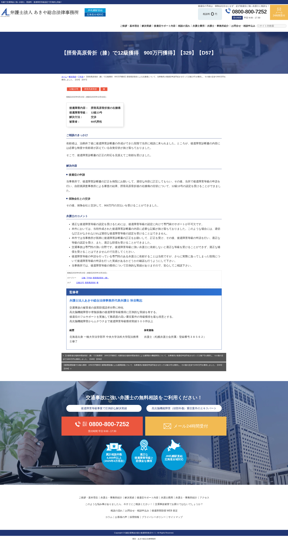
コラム (108, 517)
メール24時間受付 (279, 14)
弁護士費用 (199, 26)
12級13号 (73, 89)
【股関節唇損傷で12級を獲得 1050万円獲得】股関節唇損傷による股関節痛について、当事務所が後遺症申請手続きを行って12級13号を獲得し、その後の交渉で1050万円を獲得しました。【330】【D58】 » (143, 367)
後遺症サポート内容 (165, 26)
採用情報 (134, 517)
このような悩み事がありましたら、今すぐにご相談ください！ (118, 504)
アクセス (204, 497)
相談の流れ (184, 26)
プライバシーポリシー (154, 517)
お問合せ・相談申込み (243, 26)
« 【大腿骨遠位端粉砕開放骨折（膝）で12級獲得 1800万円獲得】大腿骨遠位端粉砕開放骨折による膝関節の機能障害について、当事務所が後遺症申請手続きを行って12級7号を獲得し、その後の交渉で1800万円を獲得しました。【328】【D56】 (143, 357)
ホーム (64, 77)
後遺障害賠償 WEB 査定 (165, 510)
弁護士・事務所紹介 (218, 26)
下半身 (80, 77)
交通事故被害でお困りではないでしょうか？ (179, 504)
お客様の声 (121, 517)
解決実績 (146, 26)
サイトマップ (175, 517)
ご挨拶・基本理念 (129, 26)
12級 (84, 278)
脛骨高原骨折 (90, 89)
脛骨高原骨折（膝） (101, 278)
